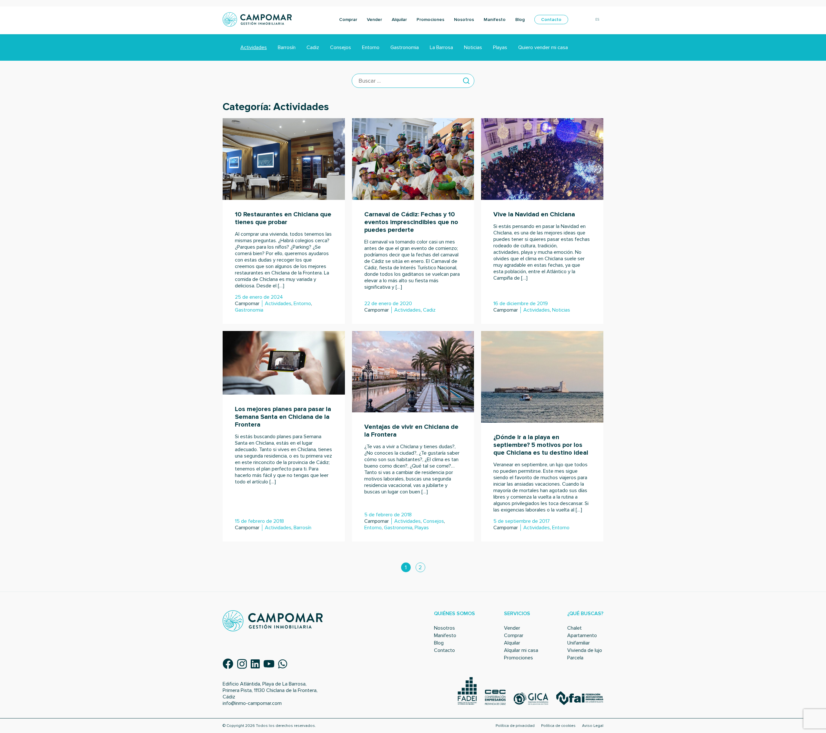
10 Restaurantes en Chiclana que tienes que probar (283, 218)
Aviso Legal (592, 725)
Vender (374, 19)
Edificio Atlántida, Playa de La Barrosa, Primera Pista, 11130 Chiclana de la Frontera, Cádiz (270, 690)
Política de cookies (558, 725)
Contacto (551, 19)
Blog (520, 19)
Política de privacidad (515, 725)
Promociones (430, 19)
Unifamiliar (578, 643)
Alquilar (399, 19)
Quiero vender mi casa (543, 47)
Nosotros (464, 19)
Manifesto (495, 19)
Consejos (340, 47)
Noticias (473, 47)
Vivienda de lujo (584, 650)
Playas (500, 47)
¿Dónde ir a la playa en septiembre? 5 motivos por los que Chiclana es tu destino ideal (540, 445)
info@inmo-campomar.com (252, 703)
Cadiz (313, 47)
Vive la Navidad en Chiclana (534, 214)
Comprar (348, 19)
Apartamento (582, 635)
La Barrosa (441, 47)
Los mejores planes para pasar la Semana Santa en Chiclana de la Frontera (283, 416)
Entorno (370, 47)
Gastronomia (404, 47)
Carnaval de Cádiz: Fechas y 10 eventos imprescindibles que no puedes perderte (411, 222)
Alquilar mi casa (521, 650)
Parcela (575, 658)
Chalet (574, 628)
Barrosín (287, 47)
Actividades (253, 47)
